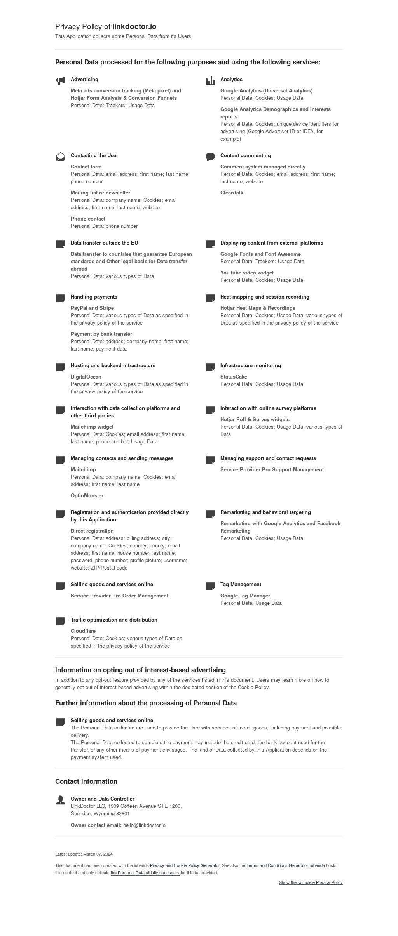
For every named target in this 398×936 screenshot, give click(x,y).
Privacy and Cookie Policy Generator (185, 865)
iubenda (317, 865)
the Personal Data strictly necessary (145, 872)
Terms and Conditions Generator (277, 865)
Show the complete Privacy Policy (311, 882)
